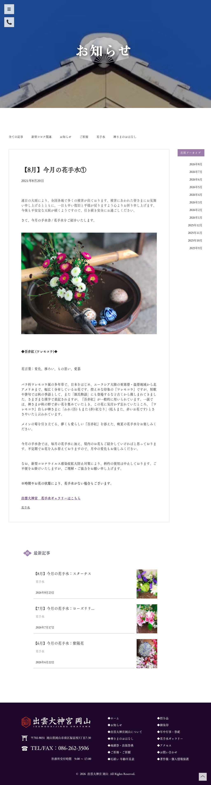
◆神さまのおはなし (121, 738)
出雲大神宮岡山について (126, 731)
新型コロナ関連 (41, 136)
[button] (9, 9)
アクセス (165, 745)
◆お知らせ (115, 725)
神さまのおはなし (124, 136)
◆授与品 (163, 718)
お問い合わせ (168, 752)
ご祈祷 (84, 136)
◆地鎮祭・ (115, 745)
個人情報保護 (180, 759)
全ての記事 (16, 136)
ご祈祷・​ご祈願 (120, 752)
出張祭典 (128, 745)
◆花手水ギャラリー (170, 738)
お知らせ (65, 136)
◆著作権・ (164, 759)
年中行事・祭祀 (170, 731)
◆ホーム (113, 718)
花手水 (100, 136)
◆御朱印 (163, 725)
